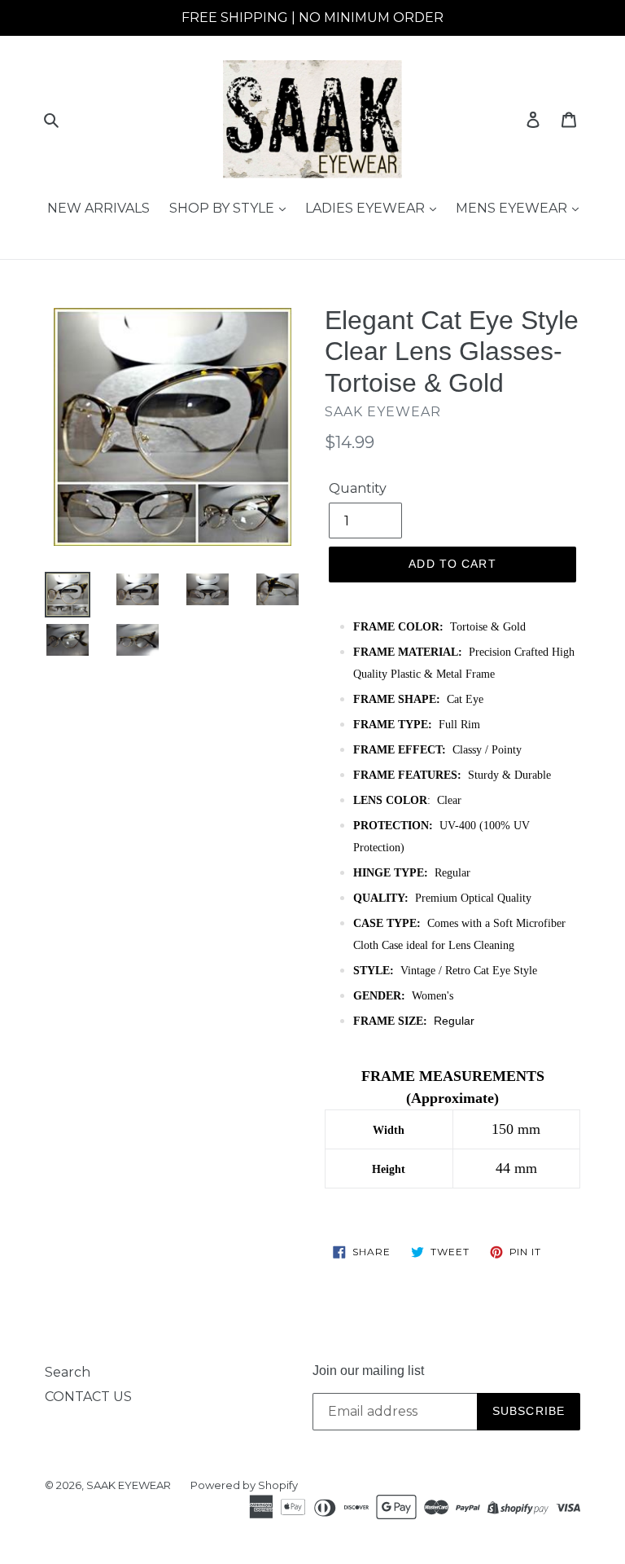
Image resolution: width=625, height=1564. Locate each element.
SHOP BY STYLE (223, 208)
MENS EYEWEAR (513, 208)
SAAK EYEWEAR (128, 1485)
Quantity (358, 488)
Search (67, 1372)
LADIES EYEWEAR (366, 208)
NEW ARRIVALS (98, 208)
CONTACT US (88, 1396)
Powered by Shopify (244, 1485)
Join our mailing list (368, 1370)
